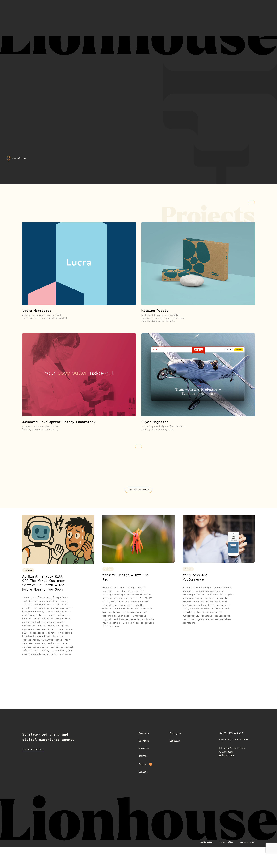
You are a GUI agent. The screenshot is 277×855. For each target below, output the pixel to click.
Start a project (32, 749)
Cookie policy (206, 842)
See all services (138, 490)
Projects (144, 733)
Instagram (175, 733)
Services (144, 741)
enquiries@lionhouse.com (233, 739)
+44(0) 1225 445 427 (230, 733)
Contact (143, 771)
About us (144, 748)
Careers (143, 764)
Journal (143, 756)
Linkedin (175, 741)
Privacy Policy (226, 842)
